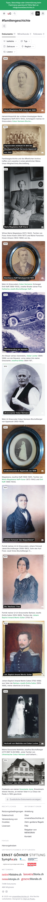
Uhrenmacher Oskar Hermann (13, 754)
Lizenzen (6, 826)
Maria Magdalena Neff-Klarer (13, 479)
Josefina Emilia (17, 361)
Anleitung (28, 811)
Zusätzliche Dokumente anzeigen (25, 799)
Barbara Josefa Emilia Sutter (24, 683)
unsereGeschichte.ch (20, 896)
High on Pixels (29, 899)
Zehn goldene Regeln (34, 822)
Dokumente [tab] (8, 34)
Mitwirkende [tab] (24, 34)
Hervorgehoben (9, 845)
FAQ (26, 826)
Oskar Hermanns (25, 284)
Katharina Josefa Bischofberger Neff (16, 289)
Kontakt (27, 836)
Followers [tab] (38, 34)
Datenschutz (8, 815)
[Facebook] (3, 891)
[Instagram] (6, 891)
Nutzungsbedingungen (12, 811)
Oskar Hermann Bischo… (22, 121)
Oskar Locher (32, 356)
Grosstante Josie (26, 789)
